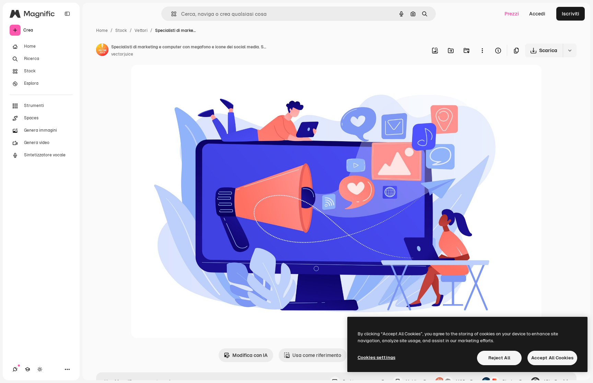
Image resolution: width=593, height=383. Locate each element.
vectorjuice (122, 54)
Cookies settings (376, 357)
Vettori (141, 30)
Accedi (537, 14)
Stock (121, 30)
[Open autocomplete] (171, 13)
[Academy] (27, 369)
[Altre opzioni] (482, 50)
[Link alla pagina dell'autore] (102, 51)
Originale (176, 78)
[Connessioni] (15, 369)
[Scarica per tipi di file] (570, 50)
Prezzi (511, 14)
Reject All (499, 358)
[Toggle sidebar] (67, 13)
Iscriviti (570, 14)
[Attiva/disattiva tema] (39, 369)
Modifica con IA (250, 355)
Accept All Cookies (552, 358)
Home (102, 30)
